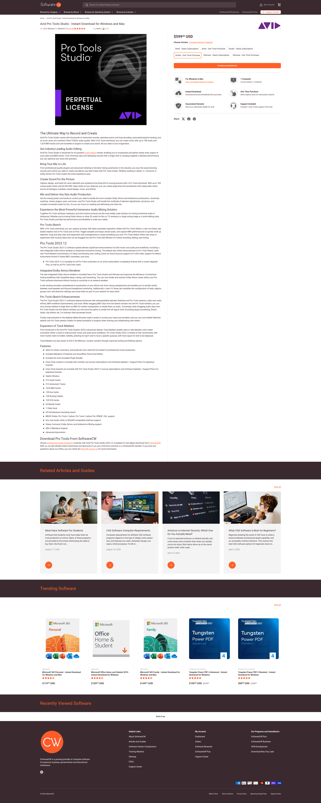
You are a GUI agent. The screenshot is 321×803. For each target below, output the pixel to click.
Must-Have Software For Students (64, 530)
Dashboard (200, 736)
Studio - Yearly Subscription (241, 48)
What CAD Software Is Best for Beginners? (252, 530)
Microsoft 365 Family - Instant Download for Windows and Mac (160, 673)
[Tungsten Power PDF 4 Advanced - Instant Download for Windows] (209, 639)
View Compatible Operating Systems (199, 82)
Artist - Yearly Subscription (186, 48)
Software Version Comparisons (142, 746)
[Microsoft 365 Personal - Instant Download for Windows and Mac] (62, 639)
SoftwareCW (154, 443)
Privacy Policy (242, 794)
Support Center (135, 766)
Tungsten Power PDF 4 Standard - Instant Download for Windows (256, 673)
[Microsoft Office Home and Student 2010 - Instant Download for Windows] (111, 639)
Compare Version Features (201, 42)
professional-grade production (60, 443)
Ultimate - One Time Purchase (246, 55)
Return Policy (213, 794)
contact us (93, 449)
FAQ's (131, 761)
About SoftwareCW (137, 736)
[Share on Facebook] (189, 119)
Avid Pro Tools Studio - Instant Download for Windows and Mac (68, 18)
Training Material (136, 751)
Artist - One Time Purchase (213, 48)
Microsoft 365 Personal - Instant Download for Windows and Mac (61, 673)
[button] (80, 29)
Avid (42, 29)
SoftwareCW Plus (249, 12)
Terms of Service (227, 794)
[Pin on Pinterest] (194, 119)
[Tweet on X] (183, 119)
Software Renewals (203, 746)
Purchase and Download (227, 65)
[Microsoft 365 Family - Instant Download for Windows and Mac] (160, 639)
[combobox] (159, 5)
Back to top (160, 716)
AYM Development (259, 746)
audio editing (90, 153)
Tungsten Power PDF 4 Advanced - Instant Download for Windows (208, 673)
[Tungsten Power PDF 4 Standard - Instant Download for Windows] (258, 639)
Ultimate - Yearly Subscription (216, 55)
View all (277, 487)
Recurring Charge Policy (259, 794)
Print (107, 29)
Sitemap (132, 756)
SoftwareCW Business (229, 12)
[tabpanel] (101, 290)
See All (70, 29)
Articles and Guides (137, 741)
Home (42, 18)
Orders (198, 741)
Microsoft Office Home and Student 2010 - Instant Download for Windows (110, 673)
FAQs (83, 449)
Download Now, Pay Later (262, 751)
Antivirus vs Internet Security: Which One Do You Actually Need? (190, 532)
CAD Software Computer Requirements (128, 530)
